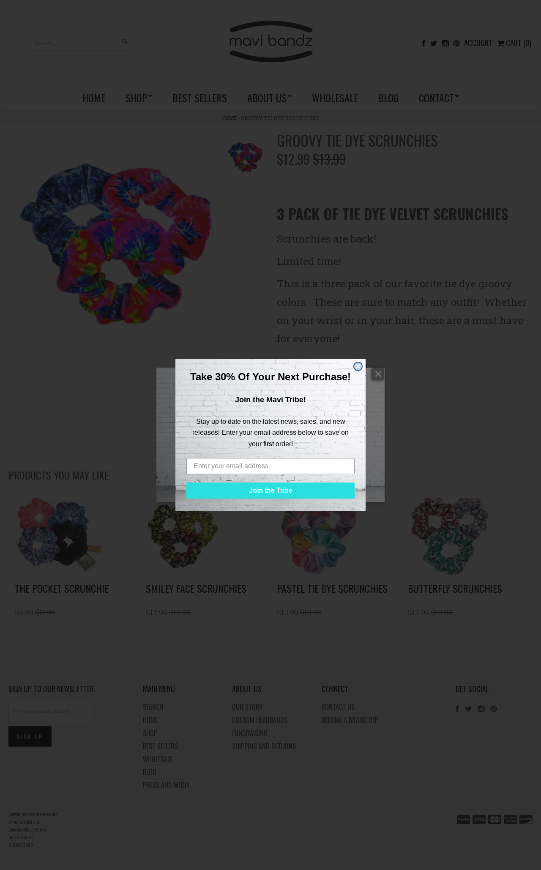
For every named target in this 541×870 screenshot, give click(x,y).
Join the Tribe (270, 490)
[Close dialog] (358, 366)
